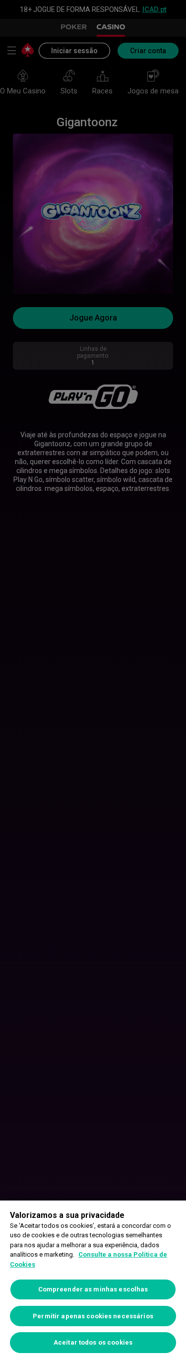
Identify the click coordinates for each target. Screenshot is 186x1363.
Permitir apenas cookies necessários (93, 1316)
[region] (93, 1282)
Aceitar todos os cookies (93, 1342)
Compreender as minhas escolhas (93, 1289)
